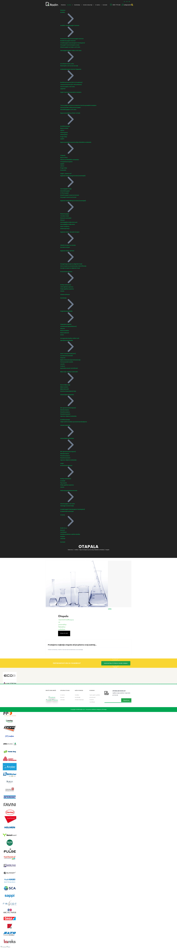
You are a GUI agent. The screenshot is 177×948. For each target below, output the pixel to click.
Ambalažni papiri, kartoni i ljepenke (70, 69)
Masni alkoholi (64, 333)
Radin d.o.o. (63, 528)
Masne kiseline (64, 330)
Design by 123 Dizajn (102, 709)
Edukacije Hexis (64, 228)
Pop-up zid (63, 483)
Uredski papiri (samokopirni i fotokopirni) (72, 43)
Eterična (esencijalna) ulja (68, 391)
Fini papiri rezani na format (68, 197)
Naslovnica (70, 549)
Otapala (62, 155)
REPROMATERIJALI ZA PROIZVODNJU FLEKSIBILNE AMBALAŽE (63, 624)
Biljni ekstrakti (64, 389)
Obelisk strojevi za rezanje (68, 245)
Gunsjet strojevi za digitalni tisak (70, 268)
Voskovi (62, 366)
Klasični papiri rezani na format (69, 195)
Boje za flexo (64, 157)
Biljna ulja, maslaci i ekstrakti (69, 372)
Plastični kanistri (65, 414)
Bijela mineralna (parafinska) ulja (70, 360)
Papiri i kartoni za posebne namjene (70, 92)
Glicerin (62, 328)
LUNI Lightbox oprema (66, 287)
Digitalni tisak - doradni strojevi (69, 232)
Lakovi (62, 130)
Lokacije (62, 538)
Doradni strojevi (65, 247)
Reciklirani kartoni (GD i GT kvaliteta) (71, 82)
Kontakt (105, 5)
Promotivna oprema (66, 271)
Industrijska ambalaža (67, 394)
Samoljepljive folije (65, 189)
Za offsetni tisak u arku (67, 64)
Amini (62, 335)
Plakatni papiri (64, 214)
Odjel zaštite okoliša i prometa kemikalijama (73, 422)
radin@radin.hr (127, 5)
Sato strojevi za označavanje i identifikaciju (73, 266)
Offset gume (64, 132)
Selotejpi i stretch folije (67, 506)
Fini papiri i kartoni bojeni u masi (69, 45)
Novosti (62, 530)
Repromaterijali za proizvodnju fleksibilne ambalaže (75, 142)
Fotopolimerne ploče (66, 161)
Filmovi (62, 220)
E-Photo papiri (64, 193)
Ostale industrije (88, 5)
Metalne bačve (64, 410)
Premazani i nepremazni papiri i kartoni (72, 38)
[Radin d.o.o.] (52, 4)
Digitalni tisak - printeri (67, 251)
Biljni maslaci (64, 387)
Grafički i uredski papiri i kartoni (69, 25)
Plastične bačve (65, 412)
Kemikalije (77, 5)
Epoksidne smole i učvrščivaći (69, 368)
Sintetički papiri (65, 191)
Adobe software (65, 294)
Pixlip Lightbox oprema (67, 289)
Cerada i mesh (64, 216)
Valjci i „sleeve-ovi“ (66, 173)
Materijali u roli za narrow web (69, 66)
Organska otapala (65, 324)
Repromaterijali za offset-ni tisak (70, 113)
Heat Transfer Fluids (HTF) (68, 353)
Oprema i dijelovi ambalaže (68, 416)
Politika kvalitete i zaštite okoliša (70, 534)
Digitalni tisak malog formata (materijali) (72, 176)
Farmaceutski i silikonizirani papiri (70, 107)
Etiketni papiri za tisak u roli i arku (70, 47)
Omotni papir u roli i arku (67, 86)
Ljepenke (62, 88)
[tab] (109, 609)
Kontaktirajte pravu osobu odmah (116, 663)
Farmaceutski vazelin (66, 362)
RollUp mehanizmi (65, 285)
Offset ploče (63, 134)
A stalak (62, 481)
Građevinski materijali (67, 511)
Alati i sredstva (64, 226)
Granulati (63, 170)
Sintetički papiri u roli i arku (68, 109)
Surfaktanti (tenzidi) (66, 355)
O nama (97, 5)
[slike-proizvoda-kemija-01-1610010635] (77, 583)
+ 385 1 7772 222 (116, 5)
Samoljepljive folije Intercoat (68, 222)
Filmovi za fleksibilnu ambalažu (69, 159)
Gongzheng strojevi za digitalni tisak (71, 264)
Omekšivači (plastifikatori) (68, 326)
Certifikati (63, 532)
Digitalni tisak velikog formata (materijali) (73, 200)
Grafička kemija (65, 126)
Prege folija (63, 137)
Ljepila (62, 139)
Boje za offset (64, 128)
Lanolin (62, 364)
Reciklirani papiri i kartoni (68, 41)
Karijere (62, 536)
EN (127, 1)
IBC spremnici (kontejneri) (68, 408)
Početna (63, 5)
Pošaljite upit (64, 633)
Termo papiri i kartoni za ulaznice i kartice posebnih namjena (78, 105)
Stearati (62, 358)
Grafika (69, 5)
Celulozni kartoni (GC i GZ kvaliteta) (71, 84)
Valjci (62, 463)
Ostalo (62, 291)
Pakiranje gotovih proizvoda (68, 490)
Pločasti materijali (65, 218)
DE (124, 1)
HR (129, 1)
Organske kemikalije (66, 311)
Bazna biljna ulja (65, 385)
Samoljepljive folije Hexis (67, 224)
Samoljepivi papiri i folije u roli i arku (70, 50)
